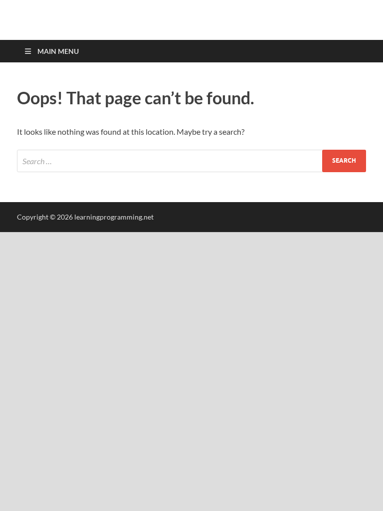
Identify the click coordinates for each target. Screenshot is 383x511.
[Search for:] (191, 161)
